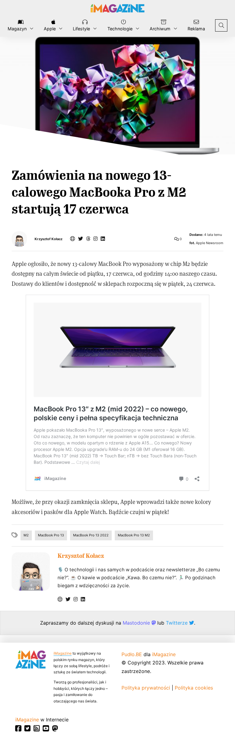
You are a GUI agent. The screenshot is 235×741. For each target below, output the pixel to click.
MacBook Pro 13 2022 (91, 535)
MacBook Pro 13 (51, 535)
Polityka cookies (194, 688)
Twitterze (177, 623)
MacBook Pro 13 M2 (134, 535)
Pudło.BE (131, 654)
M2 (26, 535)
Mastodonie (137, 623)
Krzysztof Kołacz (48, 239)
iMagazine (63, 653)
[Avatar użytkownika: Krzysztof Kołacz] (31, 571)
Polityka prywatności (145, 688)
